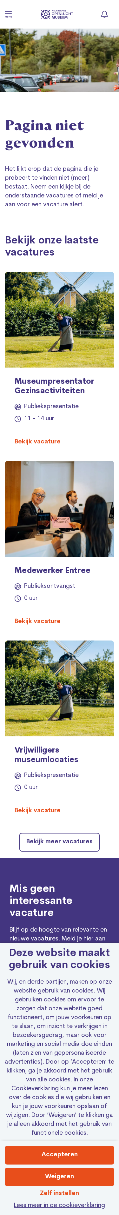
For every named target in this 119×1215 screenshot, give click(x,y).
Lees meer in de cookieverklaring (59, 1206)
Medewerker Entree (52, 571)
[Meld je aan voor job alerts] (104, 14)
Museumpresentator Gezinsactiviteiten (54, 386)
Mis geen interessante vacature (41, 901)
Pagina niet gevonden (44, 134)
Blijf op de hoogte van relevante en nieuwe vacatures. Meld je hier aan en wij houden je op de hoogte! (58, 939)
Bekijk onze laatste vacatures (52, 247)
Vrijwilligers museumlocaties (47, 755)
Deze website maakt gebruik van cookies (59, 959)
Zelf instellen (59, 1194)
